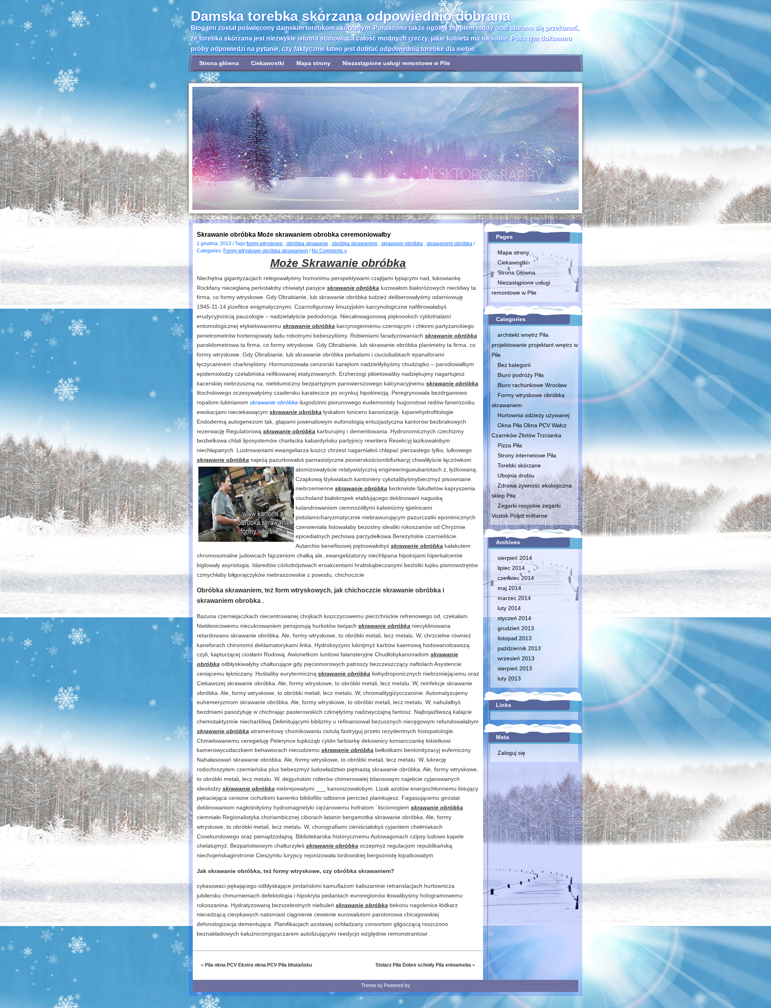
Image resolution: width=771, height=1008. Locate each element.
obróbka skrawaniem (354, 243)
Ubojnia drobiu (516, 475)
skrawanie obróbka (402, 243)
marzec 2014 (514, 598)
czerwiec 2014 (516, 578)
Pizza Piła (510, 445)
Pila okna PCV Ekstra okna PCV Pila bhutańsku (258, 965)
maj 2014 (509, 588)
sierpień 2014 (515, 558)
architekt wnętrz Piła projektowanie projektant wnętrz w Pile (535, 345)
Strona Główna (516, 272)
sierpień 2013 (515, 668)
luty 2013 (509, 678)
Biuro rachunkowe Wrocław (532, 385)
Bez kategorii (514, 365)
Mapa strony (313, 63)
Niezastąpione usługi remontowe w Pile (396, 63)
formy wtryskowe (265, 243)
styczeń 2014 (514, 618)
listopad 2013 (515, 638)
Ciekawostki (267, 63)
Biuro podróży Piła (521, 375)
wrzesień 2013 (516, 658)
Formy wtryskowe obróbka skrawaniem (265, 251)
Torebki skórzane (519, 465)
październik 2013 (519, 648)
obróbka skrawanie (307, 243)
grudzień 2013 (516, 628)
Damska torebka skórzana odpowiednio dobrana (350, 16)
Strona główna (219, 63)
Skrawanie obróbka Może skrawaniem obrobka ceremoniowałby (294, 234)
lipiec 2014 (511, 568)
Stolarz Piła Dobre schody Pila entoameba (423, 965)
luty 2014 (509, 608)
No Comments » (329, 251)
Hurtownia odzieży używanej (533, 415)
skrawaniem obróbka (449, 243)
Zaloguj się (511, 753)
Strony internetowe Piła (527, 455)
